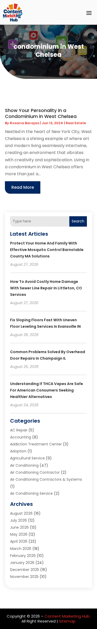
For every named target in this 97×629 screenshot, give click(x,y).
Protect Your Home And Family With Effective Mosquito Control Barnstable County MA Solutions (47, 250)
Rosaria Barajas (24, 123)
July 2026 (18, 520)
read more (22, 187)
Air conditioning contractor (35, 472)
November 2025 (24, 576)
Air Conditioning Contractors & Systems (46, 479)
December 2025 (24, 569)
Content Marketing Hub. (67, 616)
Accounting (20, 437)
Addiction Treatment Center (36, 444)
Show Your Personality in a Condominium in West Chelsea (41, 113)
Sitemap (67, 621)
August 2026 (21, 513)
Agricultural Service (27, 458)
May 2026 (18, 534)
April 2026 (18, 541)
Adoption (18, 451)
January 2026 (22, 562)
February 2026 (23, 555)
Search (78, 221)
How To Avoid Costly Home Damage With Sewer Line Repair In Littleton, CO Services (46, 288)
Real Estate (76, 123)
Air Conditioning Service (31, 493)
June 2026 (19, 527)
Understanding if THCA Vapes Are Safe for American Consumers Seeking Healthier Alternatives (46, 390)
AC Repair (18, 430)
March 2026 (20, 548)
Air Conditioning (24, 465)
